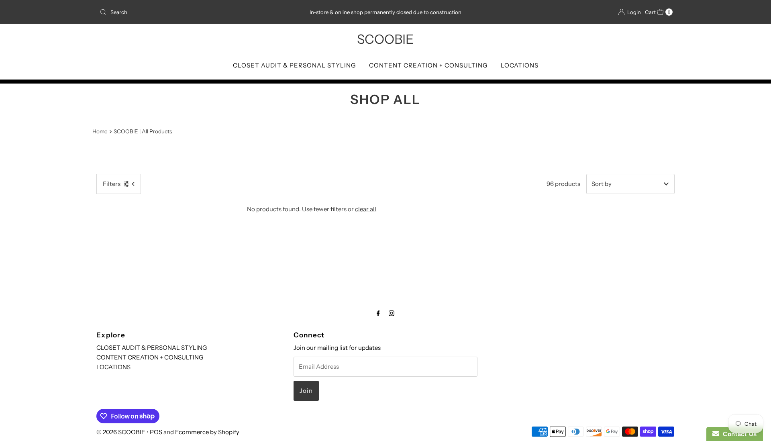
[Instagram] (391, 313)
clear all (365, 209)
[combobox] (190, 12)
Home (100, 131)
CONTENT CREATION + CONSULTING (428, 65)
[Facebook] (378, 313)
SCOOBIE (385, 39)
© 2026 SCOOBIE (120, 432)
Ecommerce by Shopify (207, 432)
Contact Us (738, 434)
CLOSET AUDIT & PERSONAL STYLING (294, 65)
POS (156, 432)
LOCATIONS (519, 65)
